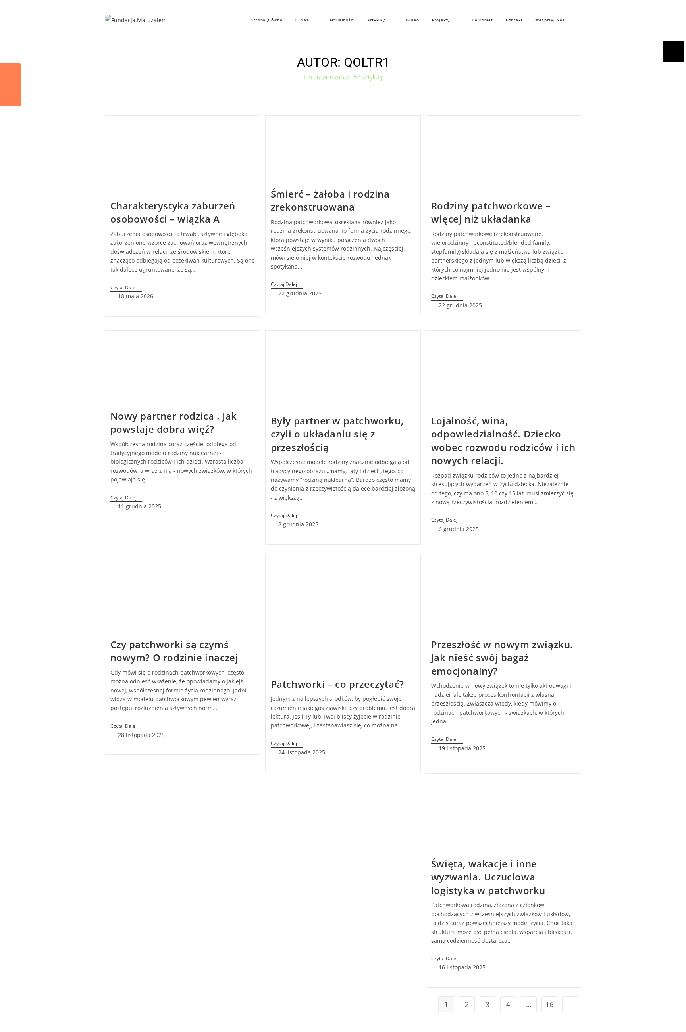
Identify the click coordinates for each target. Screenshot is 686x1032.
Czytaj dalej (126, 288)
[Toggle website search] (579, 20)
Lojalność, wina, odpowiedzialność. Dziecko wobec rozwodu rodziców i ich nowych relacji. (503, 440)
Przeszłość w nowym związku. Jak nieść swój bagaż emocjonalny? (502, 657)
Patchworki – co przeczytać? (337, 684)
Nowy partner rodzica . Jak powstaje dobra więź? (173, 422)
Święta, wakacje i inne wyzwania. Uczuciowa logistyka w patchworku (488, 877)
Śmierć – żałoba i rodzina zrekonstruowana (330, 200)
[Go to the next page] (570, 1004)
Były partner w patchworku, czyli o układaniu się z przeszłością (337, 434)
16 (549, 1004)
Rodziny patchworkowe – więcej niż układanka (491, 212)
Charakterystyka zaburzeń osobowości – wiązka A (172, 212)
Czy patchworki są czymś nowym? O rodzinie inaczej (174, 651)
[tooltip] (10, 74)
